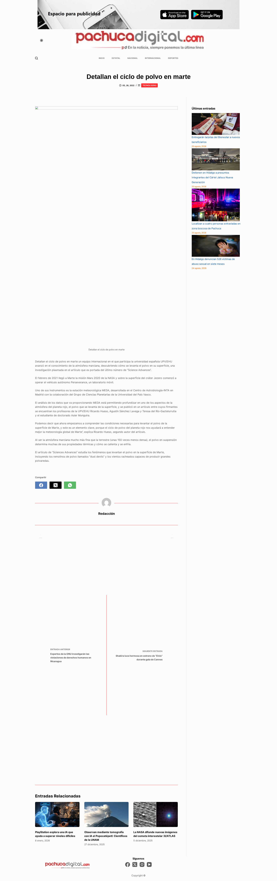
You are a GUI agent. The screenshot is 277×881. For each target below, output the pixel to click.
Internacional (153, 58)
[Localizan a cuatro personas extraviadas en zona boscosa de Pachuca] (216, 205)
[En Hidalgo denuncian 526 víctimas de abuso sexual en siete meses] (216, 246)
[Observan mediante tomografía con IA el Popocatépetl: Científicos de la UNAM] (106, 814)
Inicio (102, 58)
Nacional (132, 58)
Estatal (116, 58)
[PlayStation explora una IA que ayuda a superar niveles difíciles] (57, 814)
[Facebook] (41, 485)
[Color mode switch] (41, 40)
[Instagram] (142, 864)
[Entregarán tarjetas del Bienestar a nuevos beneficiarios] (216, 124)
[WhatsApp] (70, 485)
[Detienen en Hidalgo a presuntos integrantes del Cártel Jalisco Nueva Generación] (216, 159)
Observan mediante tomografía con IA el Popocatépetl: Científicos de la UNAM (105, 835)
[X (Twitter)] (56, 485)
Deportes (173, 58)
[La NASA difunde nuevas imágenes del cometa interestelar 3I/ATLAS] (155, 814)
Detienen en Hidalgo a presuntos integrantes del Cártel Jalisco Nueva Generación (212, 177)
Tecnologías (149, 85)
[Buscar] (36, 58)
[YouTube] (149, 864)
